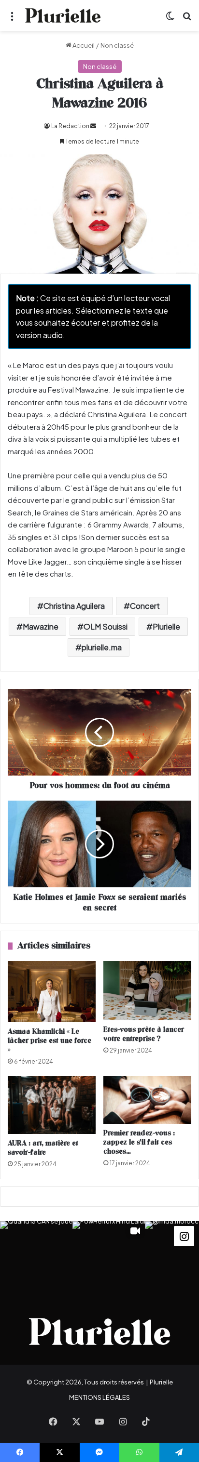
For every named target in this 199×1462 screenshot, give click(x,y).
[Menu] (12, 19)
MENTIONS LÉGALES (99, 1397)
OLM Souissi (106, 626)
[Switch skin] (170, 19)
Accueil (83, 45)
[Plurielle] (62, 15)
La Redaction (70, 126)
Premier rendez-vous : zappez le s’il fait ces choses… (139, 1142)
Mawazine (40, 626)
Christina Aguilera (74, 606)
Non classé (117, 45)
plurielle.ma (102, 647)
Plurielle (166, 626)
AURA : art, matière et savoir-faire (43, 1148)
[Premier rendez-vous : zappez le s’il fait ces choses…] (147, 1099)
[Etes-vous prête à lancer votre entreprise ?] (147, 991)
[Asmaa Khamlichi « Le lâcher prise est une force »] (52, 991)
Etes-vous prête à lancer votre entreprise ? (143, 1034)
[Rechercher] (187, 19)
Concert (145, 606)
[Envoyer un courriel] (93, 126)
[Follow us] (184, 1234)
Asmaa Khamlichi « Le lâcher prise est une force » (49, 1041)
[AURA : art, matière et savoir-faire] (52, 1105)
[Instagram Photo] (36, 1257)
